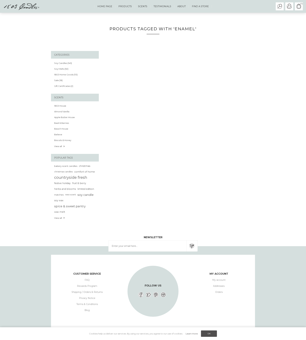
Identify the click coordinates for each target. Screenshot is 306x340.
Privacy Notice (87, 298)
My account (219, 280)
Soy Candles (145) (63, 63)
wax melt (59, 211)
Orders (219, 292)
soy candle (85, 195)
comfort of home (84, 171)
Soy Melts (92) (61, 69)
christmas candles (63, 171)
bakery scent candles (65, 166)
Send (191, 246)
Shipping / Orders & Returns (87, 292)
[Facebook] (141, 294)
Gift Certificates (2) (63, 86)
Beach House (61, 128)
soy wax (58, 200)
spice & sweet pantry (70, 206)
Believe (58, 134)
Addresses (219, 286)
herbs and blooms (65, 189)
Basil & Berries (61, 123)
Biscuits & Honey (62, 140)
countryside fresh (70, 177)
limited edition (85, 189)
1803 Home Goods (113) (66, 74)
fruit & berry (79, 183)
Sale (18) (58, 80)
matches (59, 194)
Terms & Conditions (87, 304)
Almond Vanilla (61, 111)
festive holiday (62, 183)
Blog (87, 310)
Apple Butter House (64, 117)
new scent (70, 194)
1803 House (60, 106)
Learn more (192, 333)
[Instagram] (163, 294)
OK (209, 333)
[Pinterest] (156, 294)
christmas (84, 166)
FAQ (87, 280)
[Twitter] (148, 294)
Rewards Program (87, 286)
